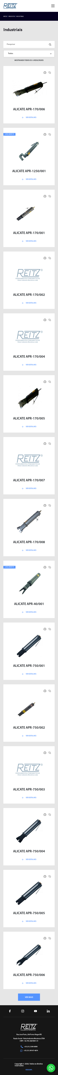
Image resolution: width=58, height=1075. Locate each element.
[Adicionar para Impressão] (45, 72)
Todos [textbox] (10, 54)
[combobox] (29, 53)
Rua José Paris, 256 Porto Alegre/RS (29, 1034)
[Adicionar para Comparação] (50, 72)
